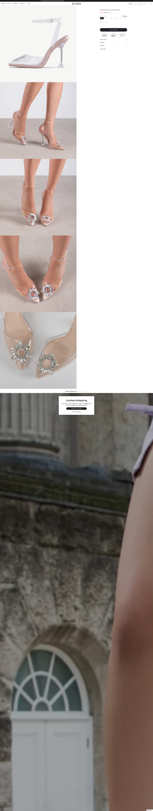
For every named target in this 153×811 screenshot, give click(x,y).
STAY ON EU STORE (76, 411)
